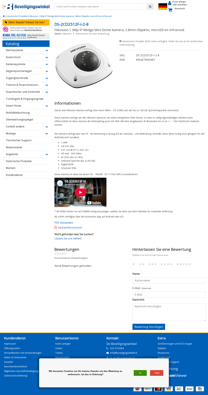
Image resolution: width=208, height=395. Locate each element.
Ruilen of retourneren (15, 357)
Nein (157, 373)
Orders (58, 348)
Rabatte (162, 348)
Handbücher (164, 357)
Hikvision (67, 33)
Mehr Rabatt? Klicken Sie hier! (26, 22)
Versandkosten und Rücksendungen (22, 352)
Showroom (163, 352)
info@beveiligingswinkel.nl (123, 352)
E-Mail (141, 288)
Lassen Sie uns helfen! (67, 238)
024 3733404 (116, 348)
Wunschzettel (62, 357)
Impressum (10, 343)
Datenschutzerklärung (15, 375)
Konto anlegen (63, 343)
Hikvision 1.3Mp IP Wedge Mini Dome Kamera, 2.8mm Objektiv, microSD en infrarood (70, 16)
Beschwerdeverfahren (15, 366)
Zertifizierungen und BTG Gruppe (175, 343)
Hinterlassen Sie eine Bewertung (92, 33)
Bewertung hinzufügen (149, 327)
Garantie (8, 361)
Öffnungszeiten (12, 348)
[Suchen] (150, 6)
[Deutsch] (162, 6)
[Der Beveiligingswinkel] (26, 6)
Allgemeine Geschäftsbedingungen (22, 371)
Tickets (59, 352)
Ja (140, 373)
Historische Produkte (17, 16)
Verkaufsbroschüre (70, 227)
